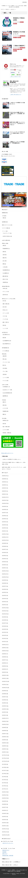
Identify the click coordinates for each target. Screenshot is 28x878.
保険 (3, 217)
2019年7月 (4, 696)
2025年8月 (4, 478)
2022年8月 (4, 583)
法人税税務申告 (6, 340)
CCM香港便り (5, 386)
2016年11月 (4, 795)
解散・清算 (5, 322)
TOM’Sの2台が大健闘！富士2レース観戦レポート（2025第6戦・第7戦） (17, 113)
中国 (3, 399)
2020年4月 (4, 669)
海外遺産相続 (4, 347)
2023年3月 (4, 561)
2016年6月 (4, 810)
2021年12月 (4, 607)
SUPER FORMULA (6, 236)
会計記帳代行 (5, 334)
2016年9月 (4, 801)
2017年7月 (4, 770)
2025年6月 (4, 481)
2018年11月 (4, 721)
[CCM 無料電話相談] (6, 84)
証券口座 (4, 294)
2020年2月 (4, 675)
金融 (3, 356)
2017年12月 (4, 755)
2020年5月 (4, 666)
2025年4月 (4, 488)
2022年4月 (4, 595)
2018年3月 (4, 745)
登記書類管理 (5, 270)
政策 (3, 405)
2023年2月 (4, 564)
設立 (3, 260)
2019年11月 (4, 684)
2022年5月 (4, 592)
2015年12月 (4, 828)
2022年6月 (4, 589)
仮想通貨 (4, 221)
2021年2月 (4, 638)
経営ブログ (4, 853)
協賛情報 (4, 395)
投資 (3, 325)
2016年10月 (4, 798)
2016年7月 (4, 807)
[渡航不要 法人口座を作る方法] (14, 171)
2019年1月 (4, 715)
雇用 (3, 251)
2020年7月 (4, 659)
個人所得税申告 (6, 343)
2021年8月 (4, 620)
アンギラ (4, 319)
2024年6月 (4, 515)
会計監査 (4, 332)
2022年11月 (4, 574)
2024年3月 (4, 524)
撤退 (3, 414)
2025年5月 (4, 484)
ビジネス (4, 408)
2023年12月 (4, 534)
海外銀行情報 (4, 286)
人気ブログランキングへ (7, 843)
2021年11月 (4, 610)
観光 (3, 365)
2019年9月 (4, 690)
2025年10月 (4, 475)
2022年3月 (4, 598)
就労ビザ (21, 22)
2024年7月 (4, 512)
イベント (4, 231)
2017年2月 (4, 785)
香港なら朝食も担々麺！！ (7, 861)
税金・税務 (5, 426)
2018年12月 (4, 718)
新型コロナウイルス (6, 224)
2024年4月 (4, 521)
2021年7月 (4, 623)
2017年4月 (4, 779)
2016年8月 (4, 804)
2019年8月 (4, 693)
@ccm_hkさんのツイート (7, 453)
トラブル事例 (4, 350)
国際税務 (4, 212)
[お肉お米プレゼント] (14, 199)
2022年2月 (4, 601)
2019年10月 (4, 687)
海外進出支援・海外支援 (7, 855)
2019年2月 (4, 712)
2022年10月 (4, 577)
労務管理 (15, 49)
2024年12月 (4, 497)
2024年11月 (4, 500)
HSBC (4, 288)
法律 (3, 254)
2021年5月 (4, 629)
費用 (3, 263)
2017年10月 (4, 761)
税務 (3, 257)
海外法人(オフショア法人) (7, 298)
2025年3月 (4, 491)
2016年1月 (4, 825)
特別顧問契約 (5, 248)
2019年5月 (4, 702)
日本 (3, 418)
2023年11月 (4, 537)
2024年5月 (4, 518)
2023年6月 (4, 552)
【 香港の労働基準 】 (19, 45)
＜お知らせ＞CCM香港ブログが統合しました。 (11, 459)
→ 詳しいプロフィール (15, 76)
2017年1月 (4, 788)
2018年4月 (4, 742)
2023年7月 (4, 549)
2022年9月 (4, 580)
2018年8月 (4, 730)
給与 (3, 300)
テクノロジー (5, 362)
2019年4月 (4, 706)
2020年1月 (4, 678)
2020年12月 (4, 644)
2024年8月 (4, 509)
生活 (18, 49)
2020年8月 (4, 656)
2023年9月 (4, 543)
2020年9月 (4, 653)
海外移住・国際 (6, 432)
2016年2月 (4, 822)
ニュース (4, 328)
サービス (4, 380)
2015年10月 (4, 834)
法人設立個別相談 (6, 392)
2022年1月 (4, 604)
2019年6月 (4, 699)
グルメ (4, 371)
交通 (3, 374)
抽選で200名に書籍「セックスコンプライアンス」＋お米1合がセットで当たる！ (17, 123)
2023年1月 (4, 567)
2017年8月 (4, 767)
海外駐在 (4, 420)
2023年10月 (4, 540)
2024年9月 (4, 506)
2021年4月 (4, 632)
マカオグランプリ (6, 233)
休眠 (3, 245)
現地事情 (4, 411)
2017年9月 (4, 764)
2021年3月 (4, 635)
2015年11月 (4, 831)
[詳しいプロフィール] (6, 67)
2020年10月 (4, 650)
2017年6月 (4, 773)
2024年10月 (4, 503)
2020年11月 (4, 647)
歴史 (3, 359)
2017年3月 (4, 782)
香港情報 (4, 852)
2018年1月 (4, 752)
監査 (3, 337)
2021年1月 (4, 641)
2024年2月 (4, 527)
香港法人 (15, 23)
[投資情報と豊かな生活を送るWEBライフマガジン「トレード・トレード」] (14, 184)
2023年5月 (4, 555)
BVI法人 (4, 309)
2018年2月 (4, 749)
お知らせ (4, 384)
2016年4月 (4, 816)
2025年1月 (4, 494)
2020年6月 (4, 663)
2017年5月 (4, 776)
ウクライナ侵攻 (5, 228)
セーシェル (5, 313)
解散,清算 (5, 276)
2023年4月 (4, 558)
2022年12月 (4, 570)
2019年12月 (4, 681)
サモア (4, 316)
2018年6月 (4, 736)
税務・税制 (5, 303)
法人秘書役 (5, 273)
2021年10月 (4, 613)
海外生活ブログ (5, 850)
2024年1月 (4, 531)
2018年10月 (4, 724)
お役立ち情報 (22, 35)
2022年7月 (4, 586)
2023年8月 (4, 546)
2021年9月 (4, 616)
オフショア (5, 291)
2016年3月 (4, 819)
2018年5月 (4, 739)
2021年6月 (4, 626)
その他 (3, 215)
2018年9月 (4, 727)
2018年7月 (4, 733)
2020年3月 (4, 672)
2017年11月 (4, 758)
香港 (21, 49)
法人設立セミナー (6, 389)
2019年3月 (4, 709)
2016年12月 (4, 791)
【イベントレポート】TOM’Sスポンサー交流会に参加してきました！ (17, 133)
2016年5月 (4, 813)
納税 (3, 402)
